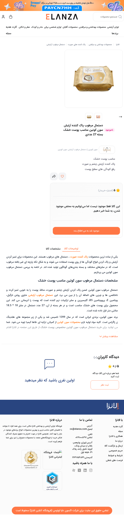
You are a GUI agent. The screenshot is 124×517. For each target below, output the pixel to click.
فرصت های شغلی (114, 460)
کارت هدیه (118, 426)
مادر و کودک (37, 27)
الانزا (117, 44)
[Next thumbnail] (120, 117)
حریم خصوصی (116, 450)
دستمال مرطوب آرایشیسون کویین (72, 149)
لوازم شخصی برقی (52, 27)
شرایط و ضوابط (115, 455)
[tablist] (62, 249)
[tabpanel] (62, 295)
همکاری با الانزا (116, 436)
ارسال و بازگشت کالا (113, 445)
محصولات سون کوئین (68, 322)
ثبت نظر (105, 385)
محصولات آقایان (70, 27)
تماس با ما (85, 420)
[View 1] (89, 117)
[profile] (3, 17)
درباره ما (119, 441)
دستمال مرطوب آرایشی (55, 44)
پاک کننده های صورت (77, 44)
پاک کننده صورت (79, 257)
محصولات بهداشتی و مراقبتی (92, 27)
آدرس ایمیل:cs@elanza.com (82, 427)
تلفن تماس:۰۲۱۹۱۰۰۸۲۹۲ (83, 436)
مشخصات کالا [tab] (53, 249)
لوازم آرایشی (113, 27)
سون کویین (93, 149)
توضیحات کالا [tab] (71, 249)
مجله (8, 33)
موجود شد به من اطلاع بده (86, 231)
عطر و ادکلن (24, 27)
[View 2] (98, 117)
